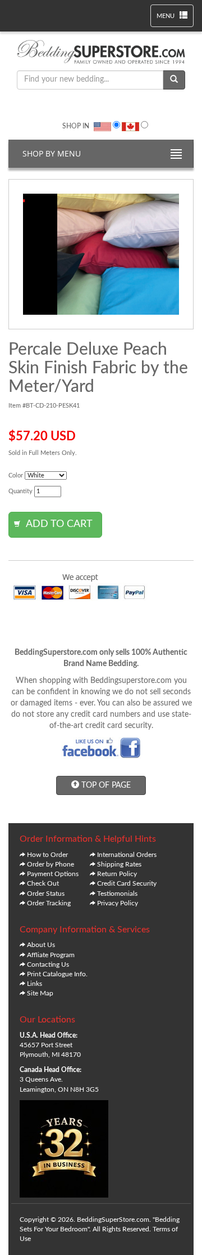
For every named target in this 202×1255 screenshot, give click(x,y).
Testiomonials (117, 893)
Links (34, 983)
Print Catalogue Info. (57, 974)
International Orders (127, 854)
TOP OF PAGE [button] (105, 785)
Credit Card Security (127, 883)
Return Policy (117, 873)
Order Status (46, 893)
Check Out (43, 883)
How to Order (47, 854)
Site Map (40, 993)
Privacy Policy (117, 903)
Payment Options (53, 873)
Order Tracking (49, 903)
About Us (41, 944)
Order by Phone (50, 864)
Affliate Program (51, 955)
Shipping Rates (119, 864)
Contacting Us (48, 964)
